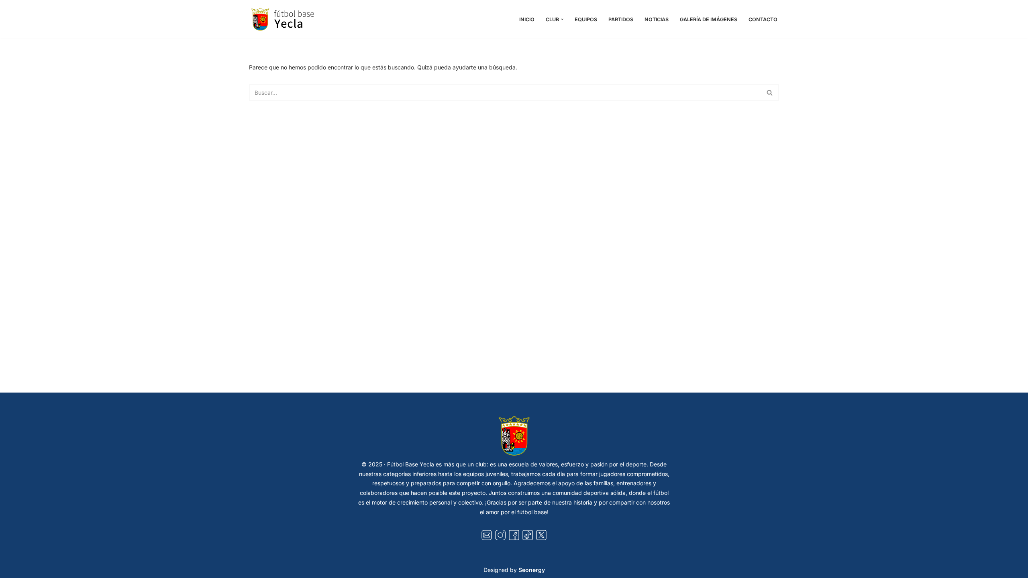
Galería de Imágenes (708, 19)
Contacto (763, 19)
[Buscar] (770, 92)
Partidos (620, 19)
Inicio (526, 19)
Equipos (586, 19)
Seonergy (531, 569)
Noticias (657, 19)
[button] (562, 19)
